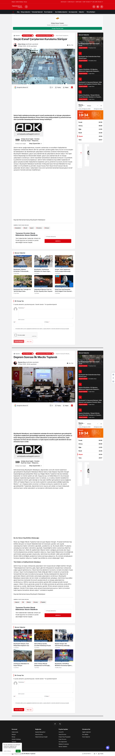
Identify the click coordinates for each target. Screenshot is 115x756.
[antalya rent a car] (79, 156)
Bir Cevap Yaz (19, 301)
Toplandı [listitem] (42, 602)
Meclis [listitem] (29, 602)
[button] (97, 6)
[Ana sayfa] (13, 12)
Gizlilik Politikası (7, 751)
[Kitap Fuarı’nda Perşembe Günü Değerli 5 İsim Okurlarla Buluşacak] (64, 284)
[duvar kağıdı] (28, 134)
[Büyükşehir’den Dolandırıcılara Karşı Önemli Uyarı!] (90, 56)
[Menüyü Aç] (26, 6)
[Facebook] (55, 724)
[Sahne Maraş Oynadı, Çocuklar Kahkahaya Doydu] (43, 638)
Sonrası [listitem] (35, 602)
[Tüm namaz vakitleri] (101, 106)
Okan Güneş (21, 44)
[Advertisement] (43, 102)
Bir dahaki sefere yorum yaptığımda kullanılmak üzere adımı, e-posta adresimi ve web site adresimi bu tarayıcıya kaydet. (42, 328)
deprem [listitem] (17, 602)
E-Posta (47, 322)
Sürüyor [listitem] (46, 228)
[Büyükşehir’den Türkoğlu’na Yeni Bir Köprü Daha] (23, 284)
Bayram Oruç (22, 362)
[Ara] (93, 6)
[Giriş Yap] (101, 6)
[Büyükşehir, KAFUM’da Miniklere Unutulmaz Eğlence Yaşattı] (64, 658)
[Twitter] (60, 724)
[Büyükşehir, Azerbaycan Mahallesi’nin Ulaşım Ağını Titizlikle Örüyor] (43, 264)
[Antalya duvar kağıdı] (86, 155)
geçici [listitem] (31, 228)
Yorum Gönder (19, 709)
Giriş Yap (29, 709)
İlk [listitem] (23, 602)
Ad (15, 322)
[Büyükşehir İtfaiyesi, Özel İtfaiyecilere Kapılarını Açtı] (23, 638)
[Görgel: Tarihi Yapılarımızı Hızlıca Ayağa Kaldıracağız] (64, 264)
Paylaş (101, 753)
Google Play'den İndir (57, 28)
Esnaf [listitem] (25, 228)
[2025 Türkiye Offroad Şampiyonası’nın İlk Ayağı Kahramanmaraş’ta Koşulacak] (43, 658)
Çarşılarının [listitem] (18, 228)
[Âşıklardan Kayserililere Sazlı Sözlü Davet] (90, 43)
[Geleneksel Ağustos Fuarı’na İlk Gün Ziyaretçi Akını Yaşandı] (43, 284)
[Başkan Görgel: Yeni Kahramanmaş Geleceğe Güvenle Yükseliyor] (64, 638)
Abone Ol (58, 241)
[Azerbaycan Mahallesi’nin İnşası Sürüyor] (23, 658)
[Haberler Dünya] (17, 6)
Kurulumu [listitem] (39, 228)
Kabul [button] (18, 751)
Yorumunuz (21, 307)
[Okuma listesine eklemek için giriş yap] (72, 87)
